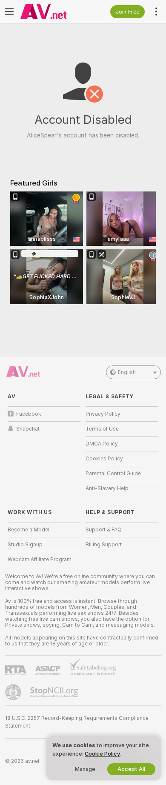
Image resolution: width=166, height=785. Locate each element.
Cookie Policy (102, 754)
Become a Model (28, 530)
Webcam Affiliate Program (40, 559)
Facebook (28, 414)
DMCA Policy (102, 444)
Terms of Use (102, 429)
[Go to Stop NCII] (55, 692)
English (127, 372)
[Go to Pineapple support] (14, 692)
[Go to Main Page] (51, 11)
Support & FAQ (104, 530)
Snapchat (28, 429)
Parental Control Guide (113, 474)
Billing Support (104, 545)
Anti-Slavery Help (107, 488)
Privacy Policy (103, 414)
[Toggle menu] (9, 11)
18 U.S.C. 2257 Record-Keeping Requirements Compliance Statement (77, 722)
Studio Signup (25, 545)
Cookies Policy (104, 459)
